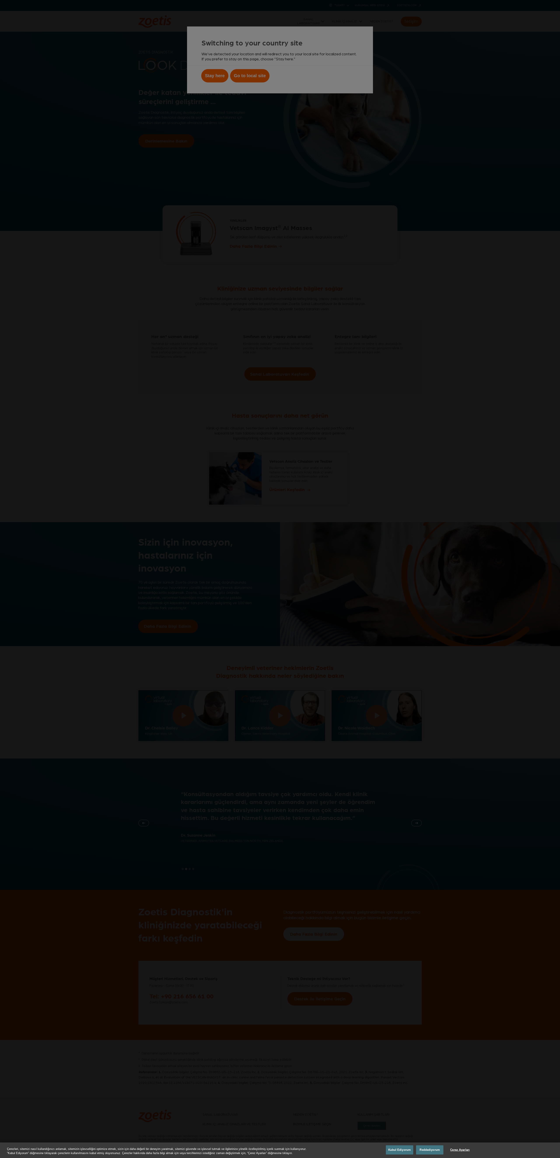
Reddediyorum (430, 1149)
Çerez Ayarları (460, 1149)
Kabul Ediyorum (399, 1149)
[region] (280, 1150)
